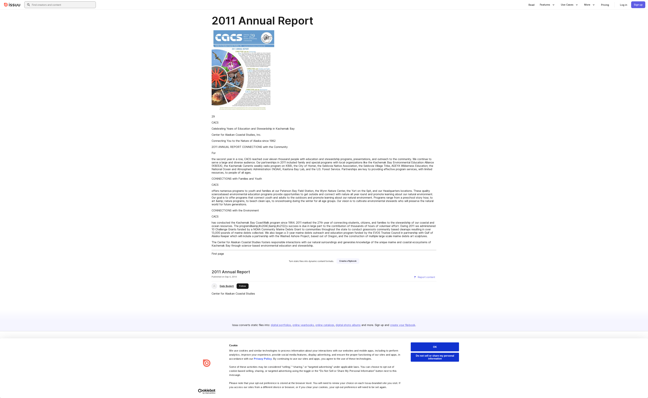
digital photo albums (348, 325)
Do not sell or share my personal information (435, 357)
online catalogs (324, 325)
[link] (531, 4)
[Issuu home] (12, 5)
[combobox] (63, 5)
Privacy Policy (263, 358)
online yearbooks (303, 325)
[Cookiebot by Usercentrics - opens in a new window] (207, 391)
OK (435, 346)
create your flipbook (402, 325)
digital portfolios (281, 325)
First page (218, 253)
